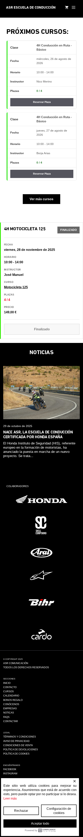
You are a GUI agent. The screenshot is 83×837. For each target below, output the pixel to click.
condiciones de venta (18, 745)
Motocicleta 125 (16, 287)
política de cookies (16, 753)
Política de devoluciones (20, 749)
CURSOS (8, 691)
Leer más (10, 798)
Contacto (10, 687)
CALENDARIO (11, 695)
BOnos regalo (13, 700)
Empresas (10, 708)
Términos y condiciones (19, 736)
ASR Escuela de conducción (31, 8)
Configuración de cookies (59, 811)
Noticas (8, 712)
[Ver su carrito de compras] (66, 8)
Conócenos (11, 704)
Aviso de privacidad (16, 741)
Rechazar (21, 810)
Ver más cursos (41, 199)
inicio (6, 683)
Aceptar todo (40, 823)
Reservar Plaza (42, 102)
